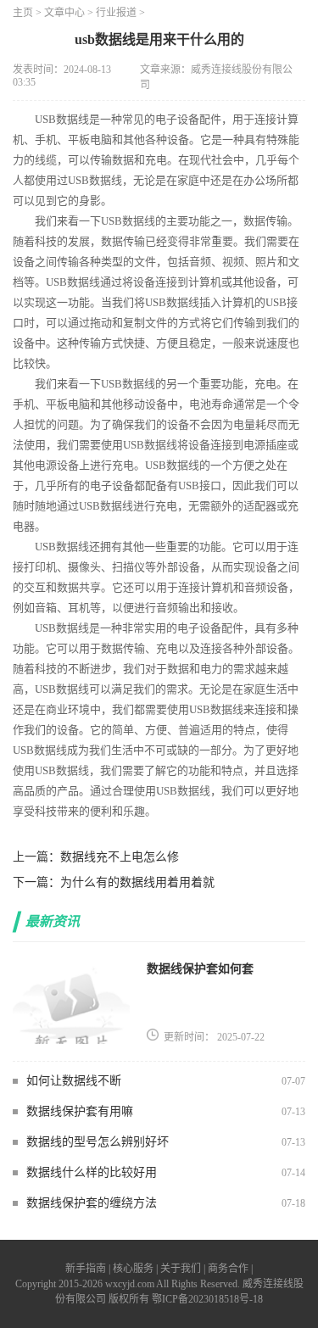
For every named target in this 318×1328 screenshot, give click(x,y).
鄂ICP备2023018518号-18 (207, 1299)
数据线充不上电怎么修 (119, 857)
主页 (23, 13)
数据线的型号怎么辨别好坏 (97, 1141)
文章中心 (64, 13)
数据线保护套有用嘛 (79, 1111)
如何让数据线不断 (73, 1080)
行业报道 (116, 13)
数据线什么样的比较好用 (91, 1172)
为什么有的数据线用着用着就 (137, 882)
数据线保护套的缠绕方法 (91, 1203)
